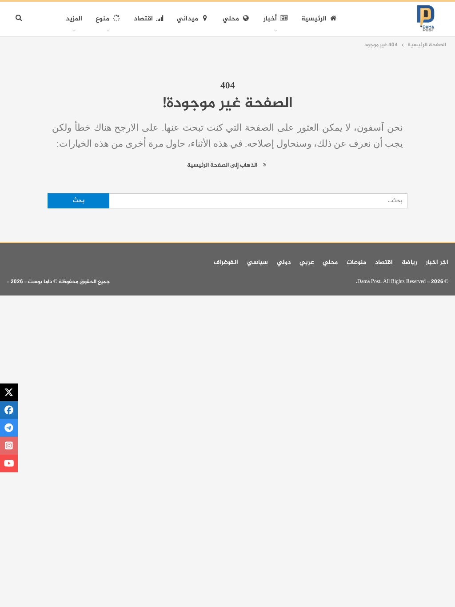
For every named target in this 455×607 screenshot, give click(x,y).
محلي (231, 18)
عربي (306, 262)
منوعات (356, 262)
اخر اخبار (437, 262)
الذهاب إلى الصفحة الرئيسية (223, 165)
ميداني (187, 18)
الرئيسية (314, 18)
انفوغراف (226, 262)
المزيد (74, 18)
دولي (284, 262)
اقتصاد (143, 18)
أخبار (270, 18)
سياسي (257, 262)
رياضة (409, 262)
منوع (102, 18)
